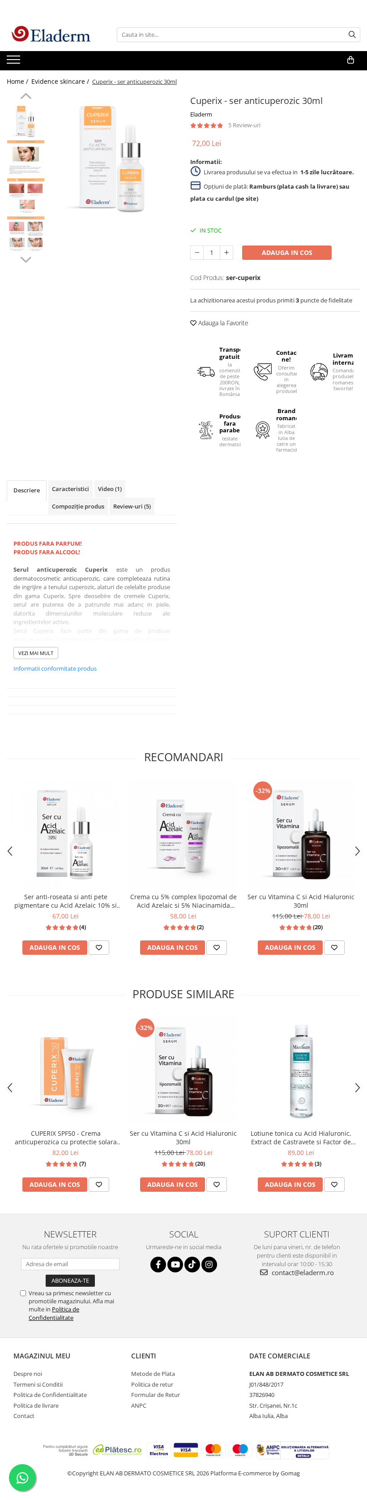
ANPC (138, 1405)
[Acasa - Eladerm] (51, 34)
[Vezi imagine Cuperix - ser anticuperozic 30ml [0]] (25, 120)
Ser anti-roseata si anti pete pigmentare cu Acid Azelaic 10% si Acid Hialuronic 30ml (65, 900)
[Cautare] (352, 34)
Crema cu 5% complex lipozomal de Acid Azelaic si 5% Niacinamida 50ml (183, 900)
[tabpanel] (113, 157)
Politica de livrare (36, 1405)
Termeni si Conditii (38, 1384)
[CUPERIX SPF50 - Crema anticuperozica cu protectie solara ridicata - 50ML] (65, 1070)
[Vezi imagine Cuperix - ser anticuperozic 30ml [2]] (25, 197)
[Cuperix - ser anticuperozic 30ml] (113, 157)
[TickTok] (192, 1264)
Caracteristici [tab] (70, 489)
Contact (23, 1416)
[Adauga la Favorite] (99, 947)
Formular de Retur (155, 1395)
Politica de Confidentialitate (54, 1313)
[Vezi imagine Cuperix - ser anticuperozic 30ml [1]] (25, 158)
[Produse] (14, 62)
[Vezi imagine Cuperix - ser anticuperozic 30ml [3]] (25, 235)
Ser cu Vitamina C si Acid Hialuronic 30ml (301, 900)
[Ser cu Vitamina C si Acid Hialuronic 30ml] (301, 833)
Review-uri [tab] (132, 506)
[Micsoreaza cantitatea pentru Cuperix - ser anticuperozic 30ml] (197, 253)
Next (25, 258)
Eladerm (201, 114)
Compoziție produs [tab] (78, 506)
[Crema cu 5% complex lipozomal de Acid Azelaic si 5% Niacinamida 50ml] (183, 833)
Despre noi (27, 1374)
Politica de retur (152, 1384)
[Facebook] (158, 1264)
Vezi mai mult (35, 653)
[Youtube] (175, 1264)
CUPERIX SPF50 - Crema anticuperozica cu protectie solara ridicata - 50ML (66, 1137)
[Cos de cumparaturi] (350, 60)
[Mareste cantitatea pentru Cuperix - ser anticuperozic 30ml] (226, 253)
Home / (18, 81)
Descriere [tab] (26, 490)
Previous (25, 97)
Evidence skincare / (61, 81)
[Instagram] (209, 1264)
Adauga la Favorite (222, 323)
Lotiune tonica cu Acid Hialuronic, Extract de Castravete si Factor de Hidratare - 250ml (301, 1137)
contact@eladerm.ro (302, 1272)
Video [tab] (110, 489)
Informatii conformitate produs (55, 668)
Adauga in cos (287, 252)
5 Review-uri (244, 125)
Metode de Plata (153, 1374)
